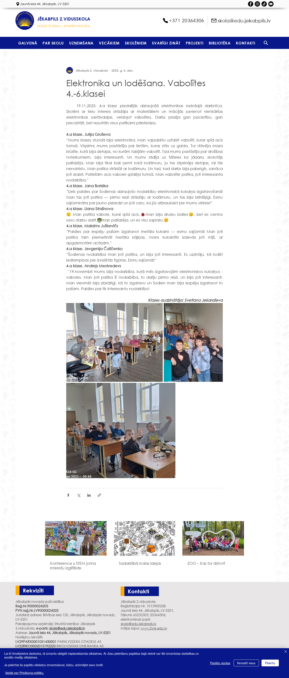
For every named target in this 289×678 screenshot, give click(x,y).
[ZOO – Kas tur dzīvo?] (213, 538)
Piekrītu (270, 663)
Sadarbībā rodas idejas (140, 563)
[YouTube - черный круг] (271, 4)
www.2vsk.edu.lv (153, 628)
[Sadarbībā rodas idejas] (144, 538)
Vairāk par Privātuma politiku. (24, 673)
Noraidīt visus (246, 663)
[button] (53, 43)
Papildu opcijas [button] (220, 663)
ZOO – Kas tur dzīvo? (206, 563)
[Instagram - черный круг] (257, 4)
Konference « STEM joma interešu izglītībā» (73, 565)
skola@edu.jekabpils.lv (67, 628)
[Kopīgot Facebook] (68, 495)
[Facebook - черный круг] (250, 4)
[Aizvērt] (285, 652)
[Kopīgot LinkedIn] (89, 495)
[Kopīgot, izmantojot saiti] (99, 495)
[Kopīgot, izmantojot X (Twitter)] (79, 495)
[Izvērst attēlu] (114, 342)
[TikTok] (264, 4)
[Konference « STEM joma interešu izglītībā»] (76, 538)
